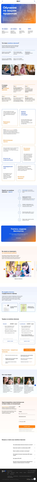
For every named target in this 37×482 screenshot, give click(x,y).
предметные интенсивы (9, 129)
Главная (8, 472)
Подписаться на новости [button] (31, 472)
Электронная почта (22, 416)
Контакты (21, 472)
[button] (34, 1)
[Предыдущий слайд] (4, 269)
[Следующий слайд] (32, 269)
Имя (19, 406)
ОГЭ (29, 361)
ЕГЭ (31, 361)
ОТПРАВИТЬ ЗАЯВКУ (27, 426)
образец (33, 199)
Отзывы (17, 472)
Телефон (20, 411)
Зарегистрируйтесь (5, 406)
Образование (13, 472)
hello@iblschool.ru (15, 476)
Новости (25, 472)
